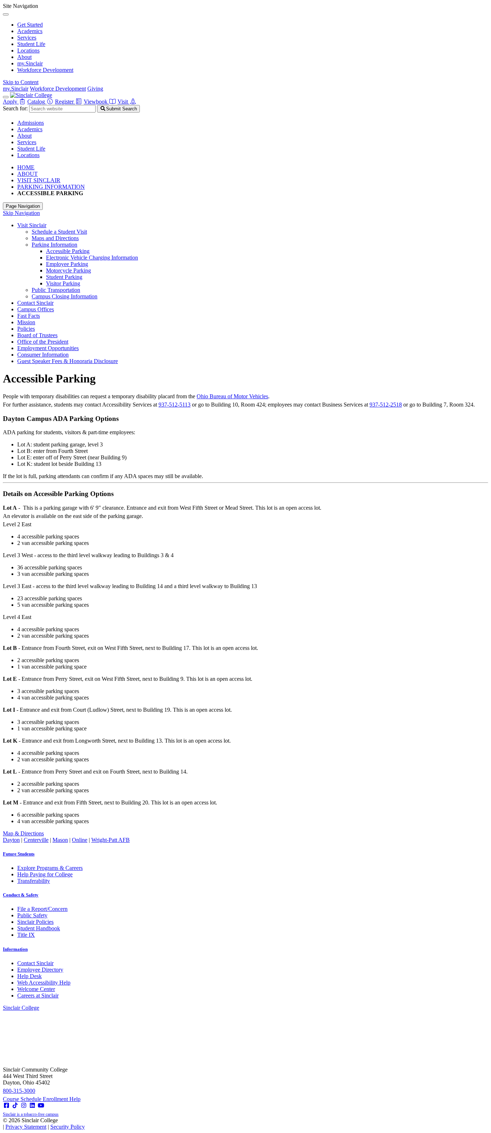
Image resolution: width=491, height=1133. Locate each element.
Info (15, 949)
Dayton (11, 840)
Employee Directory (40, 970)
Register (65, 101)
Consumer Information (43, 355)
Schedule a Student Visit (59, 232)
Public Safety (32, 915)
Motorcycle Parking (68, 270)
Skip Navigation (21, 213)
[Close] (6, 14)
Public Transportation (56, 290)
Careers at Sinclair (38, 995)
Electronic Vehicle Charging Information (92, 257)
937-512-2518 (386, 405)
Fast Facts (28, 316)
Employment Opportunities (48, 348)
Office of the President (42, 342)
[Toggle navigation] (6, 97)
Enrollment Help (62, 1099)
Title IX (26, 935)
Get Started (30, 25)
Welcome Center (36, 989)
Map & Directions (23, 833)
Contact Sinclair (35, 303)
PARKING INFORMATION (51, 187)
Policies (26, 329)
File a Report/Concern (42, 909)
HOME (26, 167)
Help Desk (29, 976)
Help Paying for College (45, 874)
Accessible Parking (68, 251)
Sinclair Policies (35, 922)
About (24, 57)
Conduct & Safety (20, 895)
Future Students (19, 854)
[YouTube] (41, 1105)
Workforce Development (45, 70)
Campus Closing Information (64, 296)
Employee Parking (67, 264)
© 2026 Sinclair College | (44, 1123)
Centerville (36, 840)
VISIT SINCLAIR (38, 180)
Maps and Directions (55, 238)
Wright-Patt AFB (110, 840)
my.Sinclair (30, 63)
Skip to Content (20, 82)
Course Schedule (23, 1099)
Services (26, 38)
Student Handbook (38, 928)
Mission (26, 322)
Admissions (30, 123)
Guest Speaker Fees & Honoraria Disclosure (67, 361)
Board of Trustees (37, 335)
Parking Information (54, 245)
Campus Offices (35, 309)
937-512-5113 (175, 405)
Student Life (31, 44)
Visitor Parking (63, 283)
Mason (60, 840)
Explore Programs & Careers (50, 868)
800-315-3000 (19, 1091)
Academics (29, 31)
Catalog (36, 101)
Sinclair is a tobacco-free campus (31, 1114)
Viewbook (96, 101)
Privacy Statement (25, 1127)
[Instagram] (23, 1105)
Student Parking (64, 277)
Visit (123, 101)
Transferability (33, 881)
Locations (28, 50)
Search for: (15, 108)
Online (79, 840)
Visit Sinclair (31, 225)
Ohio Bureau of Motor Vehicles (232, 396)
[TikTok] (15, 1105)
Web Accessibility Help (43, 983)
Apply (11, 101)
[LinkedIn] (32, 1105)
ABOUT (27, 174)
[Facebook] (6, 1105)
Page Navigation (23, 206)
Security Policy (67, 1127)
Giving (95, 89)
